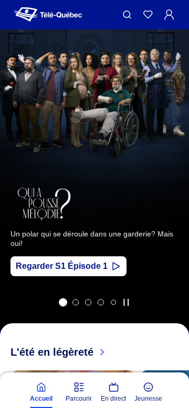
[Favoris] (148, 14)
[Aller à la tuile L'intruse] (101, 302)
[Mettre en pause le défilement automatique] (126, 302)
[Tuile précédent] (15, 194)
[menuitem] (41, 392)
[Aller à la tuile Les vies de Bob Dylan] (75, 302)
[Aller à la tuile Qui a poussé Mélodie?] (63, 302)
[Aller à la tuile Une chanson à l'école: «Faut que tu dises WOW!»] (113, 302)
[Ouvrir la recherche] (127, 14)
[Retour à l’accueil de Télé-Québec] (47, 14)
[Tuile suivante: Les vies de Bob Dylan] (173, 194)
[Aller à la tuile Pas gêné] (88, 302)
